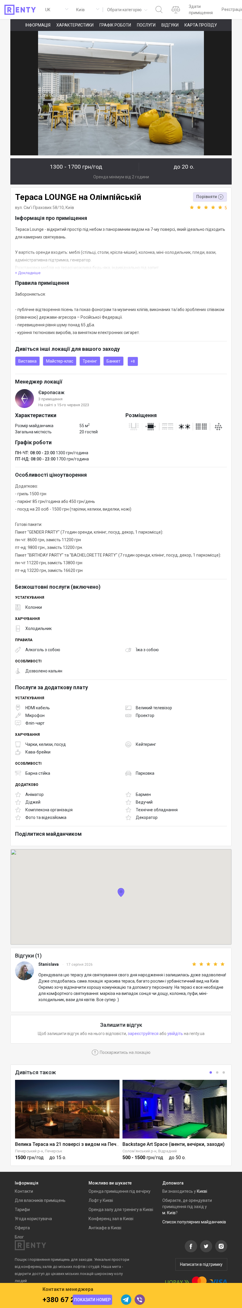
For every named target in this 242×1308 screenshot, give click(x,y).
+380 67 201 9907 (71, 1300)
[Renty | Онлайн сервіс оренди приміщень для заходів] (20, 9)
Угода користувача (33, 1218)
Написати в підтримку (201, 1264)
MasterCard (199, 1282)
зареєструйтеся (143, 1033)
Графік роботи (115, 25)
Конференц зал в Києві (111, 1218)
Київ (70, 207)
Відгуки (170, 25)
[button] (127, 9)
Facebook (191, 1246)
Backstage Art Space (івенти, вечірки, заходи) (173, 1144)
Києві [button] (202, 1191)
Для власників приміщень (40, 1200)
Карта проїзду (200, 25)
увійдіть (175, 1033)
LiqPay (177, 1282)
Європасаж (51, 392)
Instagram (221, 1246)
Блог (19, 1237)
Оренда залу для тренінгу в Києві (121, 1209)
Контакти (24, 1191)
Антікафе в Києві (105, 1227)
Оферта (22, 1227)
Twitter (206, 1246)
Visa (218, 1282)
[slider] (208, 207)
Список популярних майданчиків (194, 1222)
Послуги (146, 25)
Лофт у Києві (101, 1200)
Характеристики (75, 25)
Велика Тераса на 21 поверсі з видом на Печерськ (72, 1144)
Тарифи (22, 1209)
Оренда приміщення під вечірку (120, 1191)
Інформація (37, 25)
